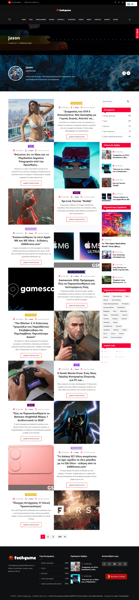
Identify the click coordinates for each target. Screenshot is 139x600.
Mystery (116, 330)
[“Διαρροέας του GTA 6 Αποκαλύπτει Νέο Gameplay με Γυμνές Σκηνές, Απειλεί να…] (106, 154)
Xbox (114, 311)
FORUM (81, 19)
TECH (31, 19)
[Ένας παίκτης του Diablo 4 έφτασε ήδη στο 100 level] (106, 267)
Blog (105, 351)
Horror (113, 334)
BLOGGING (71, 19)
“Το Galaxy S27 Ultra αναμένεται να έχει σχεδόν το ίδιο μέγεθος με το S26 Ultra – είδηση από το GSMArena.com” (77, 461)
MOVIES (51, 19)
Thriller (121, 334)
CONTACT (98, 19)
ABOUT (89, 19)
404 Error (121, 357)
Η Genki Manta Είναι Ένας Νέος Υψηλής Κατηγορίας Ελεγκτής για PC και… (76, 376)
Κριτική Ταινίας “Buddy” (77, 201)
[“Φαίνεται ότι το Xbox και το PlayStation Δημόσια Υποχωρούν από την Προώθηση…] (106, 168)
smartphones (107, 326)
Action (124, 330)
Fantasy (115, 319)
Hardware (106, 330)
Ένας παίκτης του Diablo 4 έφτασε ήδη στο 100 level (120, 269)
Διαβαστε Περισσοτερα (77, 137)
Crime (105, 337)
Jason (29, 67)
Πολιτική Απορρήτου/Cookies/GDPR (62, 596)
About (120, 351)
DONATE (107, 19)
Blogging (106, 311)
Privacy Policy (82, 596)
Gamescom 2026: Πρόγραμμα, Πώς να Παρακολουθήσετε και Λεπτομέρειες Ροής (76, 283)
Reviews (106, 296)
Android (118, 326)
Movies (105, 300)
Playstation (121, 307)
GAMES (115, 19)
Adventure (123, 311)
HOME (24, 19)
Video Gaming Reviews (110, 304)
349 (59, 537)
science (124, 315)
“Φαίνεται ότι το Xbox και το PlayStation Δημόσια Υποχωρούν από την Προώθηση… (46, 2)
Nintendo (106, 322)
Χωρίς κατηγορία (116, 337)
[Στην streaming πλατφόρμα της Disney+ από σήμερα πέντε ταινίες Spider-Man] (106, 255)
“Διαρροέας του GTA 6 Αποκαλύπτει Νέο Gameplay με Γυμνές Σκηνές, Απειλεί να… (76, 115)
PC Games (125, 304)
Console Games (108, 307)
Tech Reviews (116, 300)
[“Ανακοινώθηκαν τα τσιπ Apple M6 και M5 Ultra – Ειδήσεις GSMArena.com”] (106, 196)
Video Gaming (117, 296)
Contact (106, 357)
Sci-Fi (105, 334)
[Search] (130, 20)
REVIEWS (60, 19)
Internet (124, 319)
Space (105, 315)
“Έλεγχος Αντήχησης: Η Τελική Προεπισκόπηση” (31, 504)
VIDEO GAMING (41, 19)
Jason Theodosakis (121, 596)
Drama (115, 322)
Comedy (106, 319)
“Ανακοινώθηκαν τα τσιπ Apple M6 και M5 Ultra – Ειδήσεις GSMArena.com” (31, 240)
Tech (126, 296)
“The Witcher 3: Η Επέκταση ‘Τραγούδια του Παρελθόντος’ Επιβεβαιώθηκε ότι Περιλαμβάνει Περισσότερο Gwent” (31, 330)
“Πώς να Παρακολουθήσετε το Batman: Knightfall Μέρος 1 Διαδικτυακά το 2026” (31, 417)
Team (105, 362)
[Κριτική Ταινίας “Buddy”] (106, 182)
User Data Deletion (96, 596)
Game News (115, 315)
